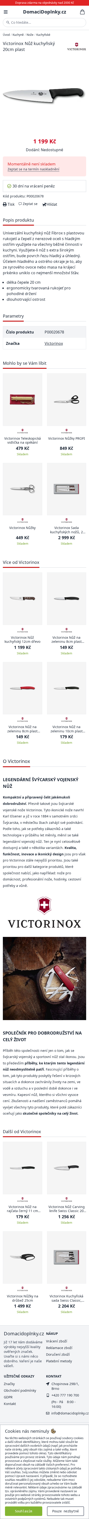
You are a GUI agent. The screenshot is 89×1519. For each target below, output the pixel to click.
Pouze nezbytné (65, 1511)
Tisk (11, 204)
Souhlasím (23, 1511)
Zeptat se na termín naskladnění (33, 169)
